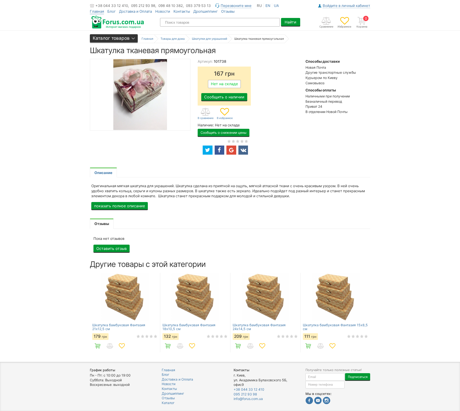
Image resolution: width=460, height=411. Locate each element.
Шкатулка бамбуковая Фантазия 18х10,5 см (188, 327)
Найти (290, 22)
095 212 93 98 (245, 394)
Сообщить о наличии (224, 97)
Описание (103, 172)
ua (276, 5)
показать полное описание (119, 205)
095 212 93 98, (143, 5)
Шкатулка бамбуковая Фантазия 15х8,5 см (335, 327)
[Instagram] (326, 401)
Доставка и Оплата (135, 11)
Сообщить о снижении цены (224, 132)
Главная (168, 370)
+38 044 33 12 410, (112, 5)
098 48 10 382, (171, 5)
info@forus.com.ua (248, 399)
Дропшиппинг (205, 11)
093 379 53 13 (198, 5)
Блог (111, 11)
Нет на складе (224, 83)
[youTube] (318, 401)
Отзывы (228, 11)
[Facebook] (309, 401)
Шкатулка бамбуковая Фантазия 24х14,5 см (259, 327)
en (267, 5)
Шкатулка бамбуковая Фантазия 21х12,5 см (118, 327)
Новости (162, 11)
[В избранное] (225, 114)
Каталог (168, 403)
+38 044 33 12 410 (249, 389)
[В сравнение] (205, 114)
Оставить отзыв (111, 248)
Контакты (181, 11)
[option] (125, 312)
